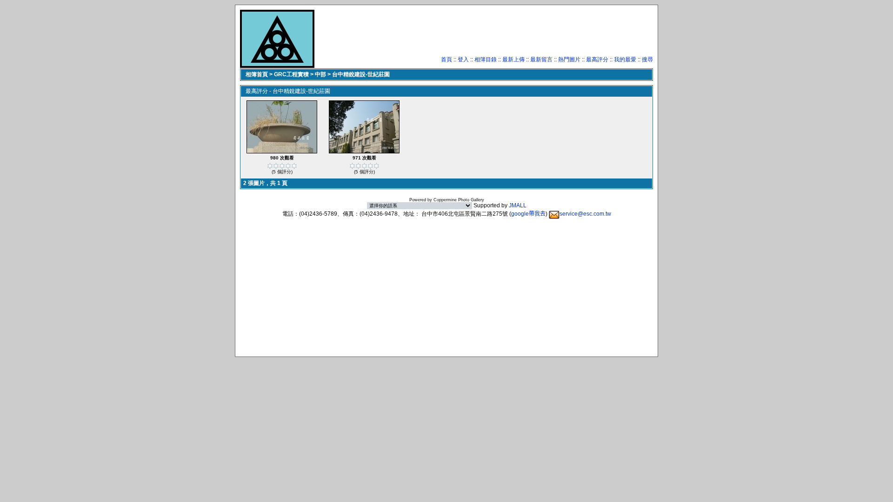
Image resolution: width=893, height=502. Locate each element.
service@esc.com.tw (585, 214)
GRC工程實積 (291, 74)
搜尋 (647, 59)
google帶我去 (528, 214)
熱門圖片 (569, 59)
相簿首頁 (257, 74)
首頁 (446, 59)
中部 (320, 74)
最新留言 (541, 59)
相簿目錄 (485, 59)
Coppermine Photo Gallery (458, 200)
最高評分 (597, 59)
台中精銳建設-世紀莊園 (361, 74)
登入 (463, 59)
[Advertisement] (483, 35)
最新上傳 (513, 59)
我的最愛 (625, 59)
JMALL (517, 205)
